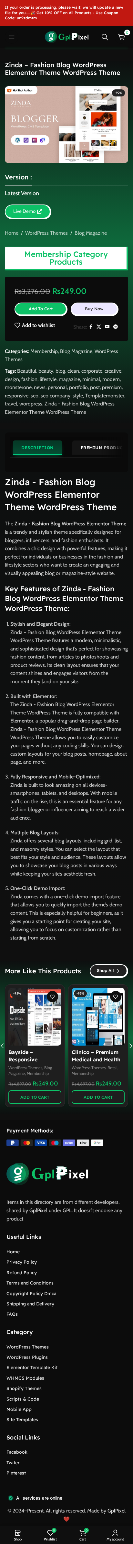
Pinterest (16, 1473)
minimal (91, 379)
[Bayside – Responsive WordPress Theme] (34, 1017)
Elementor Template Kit (31, 1367)
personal (57, 387)
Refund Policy (21, 1273)
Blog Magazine (91, 233)
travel (11, 404)
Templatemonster (104, 396)
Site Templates (22, 1419)
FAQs (12, 1314)
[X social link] (99, 326)
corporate (91, 371)
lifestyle (48, 379)
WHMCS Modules (25, 1378)
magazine (69, 379)
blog (60, 371)
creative (113, 371)
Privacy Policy (21, 1262)
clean (73, 371)
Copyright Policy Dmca (31, 1293)
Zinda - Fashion (32, 524)
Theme (118, 524)
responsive (16, 396)
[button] (34, 1097)
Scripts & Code (22, 1399)
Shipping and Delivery (30, 1304)
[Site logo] (66, 36)
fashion (29, 379)
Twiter (13, 1463)
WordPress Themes (46, 233)
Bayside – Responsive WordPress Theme (31, 1059)
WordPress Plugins (27, 1357)
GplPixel (38, 1210)
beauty (45, 371)
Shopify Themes (24, 1388)
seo (34, 396)
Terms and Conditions (30, 1283)
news (40, 387)
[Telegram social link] (115, 326)
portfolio (78, 387)
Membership (44, 351)
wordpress (30, 404)
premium (112, 387)
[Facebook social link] (91, 326)
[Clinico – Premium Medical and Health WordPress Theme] (98, 1017)
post (95, 387)
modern (111, 379)
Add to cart (41, 308)
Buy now (94, 308)
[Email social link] (107, 326)
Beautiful (26, 371)
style (78, 396)
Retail (112, 1067)
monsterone (18, 387)
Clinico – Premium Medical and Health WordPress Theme (96, 1059)
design (12, 379)
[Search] (104, 37)
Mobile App (19, 1409)
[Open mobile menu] (12, 37)
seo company (55, 396)
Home (11, 233)
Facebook (16, 1452)
